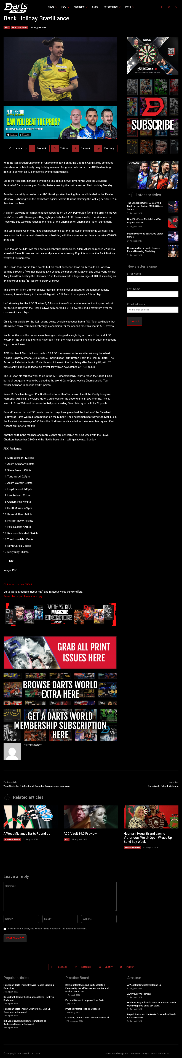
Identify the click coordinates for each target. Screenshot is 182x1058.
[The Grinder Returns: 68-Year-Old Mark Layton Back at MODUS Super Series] (173, 207)
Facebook (62, 967)
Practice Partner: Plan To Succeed (82, 1009)
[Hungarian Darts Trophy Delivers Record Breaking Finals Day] (173, 251)
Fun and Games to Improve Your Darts (84, 1000)
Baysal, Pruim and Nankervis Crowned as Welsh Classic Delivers (151, 1016)
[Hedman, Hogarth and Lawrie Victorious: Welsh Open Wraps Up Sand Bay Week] (151, 816)
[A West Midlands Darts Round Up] (31, 816)
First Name (134, 273)
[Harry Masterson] (12, 751)
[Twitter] (175, 7)
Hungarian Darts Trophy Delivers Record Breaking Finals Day (143, 249)
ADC (7, 27)
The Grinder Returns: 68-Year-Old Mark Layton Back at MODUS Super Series (145, 206)
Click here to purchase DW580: (18, 584)
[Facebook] (161, 7)
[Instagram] (168, 7)
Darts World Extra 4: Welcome (163, 786)
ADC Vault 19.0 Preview (80, 833)
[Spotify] (100, 967)
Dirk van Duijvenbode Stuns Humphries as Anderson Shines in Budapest (25, 1022)
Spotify (109, 967)
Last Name (133, 289)
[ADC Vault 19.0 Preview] (91, 816)
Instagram (86, 967)
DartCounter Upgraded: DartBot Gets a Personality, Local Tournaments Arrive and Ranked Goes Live (87, 988)
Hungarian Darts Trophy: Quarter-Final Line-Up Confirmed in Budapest (27, 1010)
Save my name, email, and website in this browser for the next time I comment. (47, 928)
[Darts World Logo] (20, 8)
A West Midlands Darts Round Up (27, 833)
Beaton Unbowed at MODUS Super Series (145, 235)
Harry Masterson (33, 745)
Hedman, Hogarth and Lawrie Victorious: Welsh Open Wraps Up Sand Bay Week (148, 837)
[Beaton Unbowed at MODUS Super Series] (173, 237)
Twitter (129, 967)
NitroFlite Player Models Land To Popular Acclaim (144, 220)
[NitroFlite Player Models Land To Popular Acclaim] (173, 222)
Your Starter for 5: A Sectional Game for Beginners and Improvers (37, 786)
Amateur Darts (19, 27)
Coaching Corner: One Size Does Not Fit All (87, 1017)
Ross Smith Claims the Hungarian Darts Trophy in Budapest (29, 998)
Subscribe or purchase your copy (23, 596)
